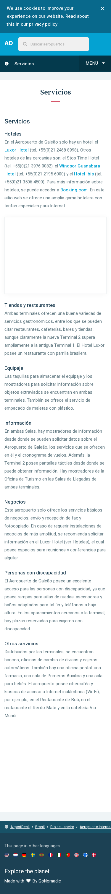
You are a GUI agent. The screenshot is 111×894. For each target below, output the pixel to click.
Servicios (23, 64)
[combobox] (53, 44)
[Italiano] (59, 854)
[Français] (50, 854)
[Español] (41, 854)
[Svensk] (33, 854)
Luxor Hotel (16, 150)
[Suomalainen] (85, 854)
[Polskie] (68, 854)
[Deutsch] (24, 854)
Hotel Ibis (84, 174)
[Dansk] (94, 854)
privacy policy (43, 24)
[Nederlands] (15, 854)
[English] (6, 854)
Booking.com (74, 190)
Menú (92, 63)
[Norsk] (76, 854)
